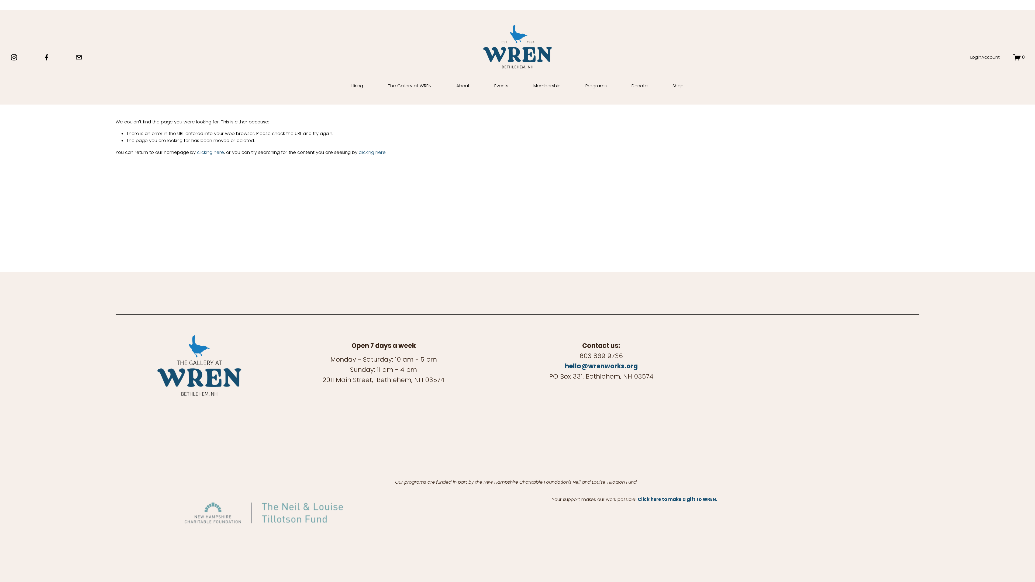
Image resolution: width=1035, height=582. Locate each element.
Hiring (357, 86)
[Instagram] (14, 57)
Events (501, 86)
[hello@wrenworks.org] (79, 57)
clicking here (210, 152)
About (463, 86)
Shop (678, 86)
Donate (640, 86)
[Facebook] (46, 57)
